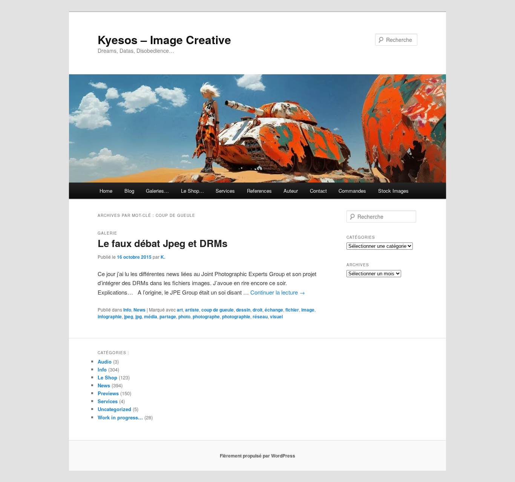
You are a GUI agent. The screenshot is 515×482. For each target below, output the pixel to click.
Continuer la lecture (277, 292)
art (180, 309)
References (259, 190)
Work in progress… (120, 417)
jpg (138, 316)
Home (106, 190)
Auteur (291, 190)
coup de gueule (217, 309)
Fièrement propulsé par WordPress (257, 455)
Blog (129, 190)
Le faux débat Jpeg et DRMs (162, 243)
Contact (318, 190)
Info (127, 309)
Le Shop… (192, 190)
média (150, 316)
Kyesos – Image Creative (164, 39)
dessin (243, 309)
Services (225, 190)
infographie (110, 316)
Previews (108, 393)
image (307, 309)
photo (184, 316)
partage (167, 316)
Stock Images (393, 190)
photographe (206, 316)
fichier (292, 309)
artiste (192, 309)
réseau (260, 316)
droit (257, 309)
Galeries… (157, 190)
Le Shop (107, 377)
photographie (236, 316)
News (139, 309)
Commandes (352, 190)
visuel (276, 316)
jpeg (128, 316)
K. (163, 256)
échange (274, 309)
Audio (105, 361)
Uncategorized (114, 409)
